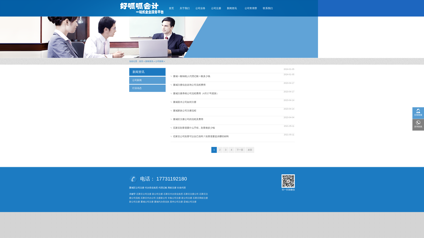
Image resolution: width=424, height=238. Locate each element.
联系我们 (268, 8)
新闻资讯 (230, 9)
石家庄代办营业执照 (173, 194)
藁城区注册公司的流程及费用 (188, 119)
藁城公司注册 (147, 201)
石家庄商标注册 (200, 198)
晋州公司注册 (176, 201)
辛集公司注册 (174, 198)
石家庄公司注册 (143, 194)
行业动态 (137, 88)
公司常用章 (251, 8)
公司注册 (216, 8)
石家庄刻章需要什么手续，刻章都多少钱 (194, 127)
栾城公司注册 (190, 201)
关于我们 (185, 8)
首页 (171, 8)
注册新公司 (161, 198)
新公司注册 (157, 194)
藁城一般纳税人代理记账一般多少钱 (191, 76)
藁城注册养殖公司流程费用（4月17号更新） (196, 93)
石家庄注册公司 (191, 194)
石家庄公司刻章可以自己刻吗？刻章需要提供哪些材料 (201, 136)
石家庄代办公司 (148, 198)
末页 (250, 150)
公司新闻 (159, 61)
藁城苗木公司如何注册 (184, 102)
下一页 (240, 150)
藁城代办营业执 (161, 201)
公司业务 (200, 8)
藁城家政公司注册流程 (184, 110)
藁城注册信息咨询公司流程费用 (189, 84)
